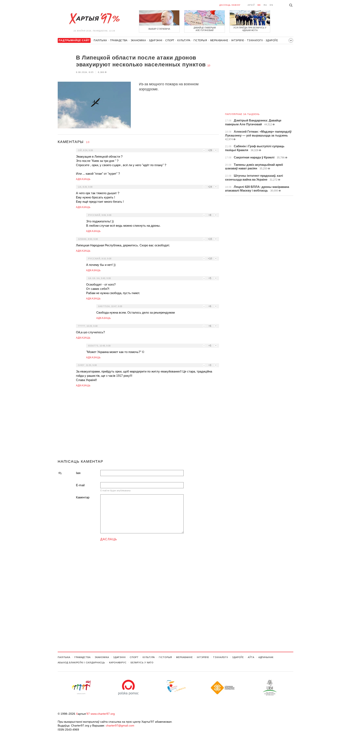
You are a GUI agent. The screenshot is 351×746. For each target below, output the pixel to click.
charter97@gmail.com (120, 725)
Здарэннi (155, 40)
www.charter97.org (103, 713)
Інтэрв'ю (237, 40)
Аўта (251, 657)
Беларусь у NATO (142, 662)
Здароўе (272, 40)
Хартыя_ (94, 19)
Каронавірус (118, 662)
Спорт (169, 40)
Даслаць (108, 539)
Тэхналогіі (255, 40)
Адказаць (83, 179)
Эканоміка (138, 40)
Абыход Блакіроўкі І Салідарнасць (81, 662)
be (259, 5)
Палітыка (100, 40)
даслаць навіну (229, 5)
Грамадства (119, 40)
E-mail (80, 485)
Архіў (251, 5)
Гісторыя (200, 40)
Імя (78, 473)
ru (265, 5)
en (271, 5)
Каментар (82, 497)
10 (208, 65)
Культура (184, 40)
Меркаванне (219, 40)
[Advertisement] (138, 424)
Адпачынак (265, 657)
